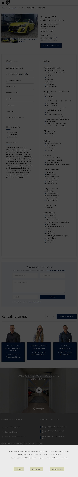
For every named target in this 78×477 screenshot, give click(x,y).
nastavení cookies (57, 469)
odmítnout (18, 469)
